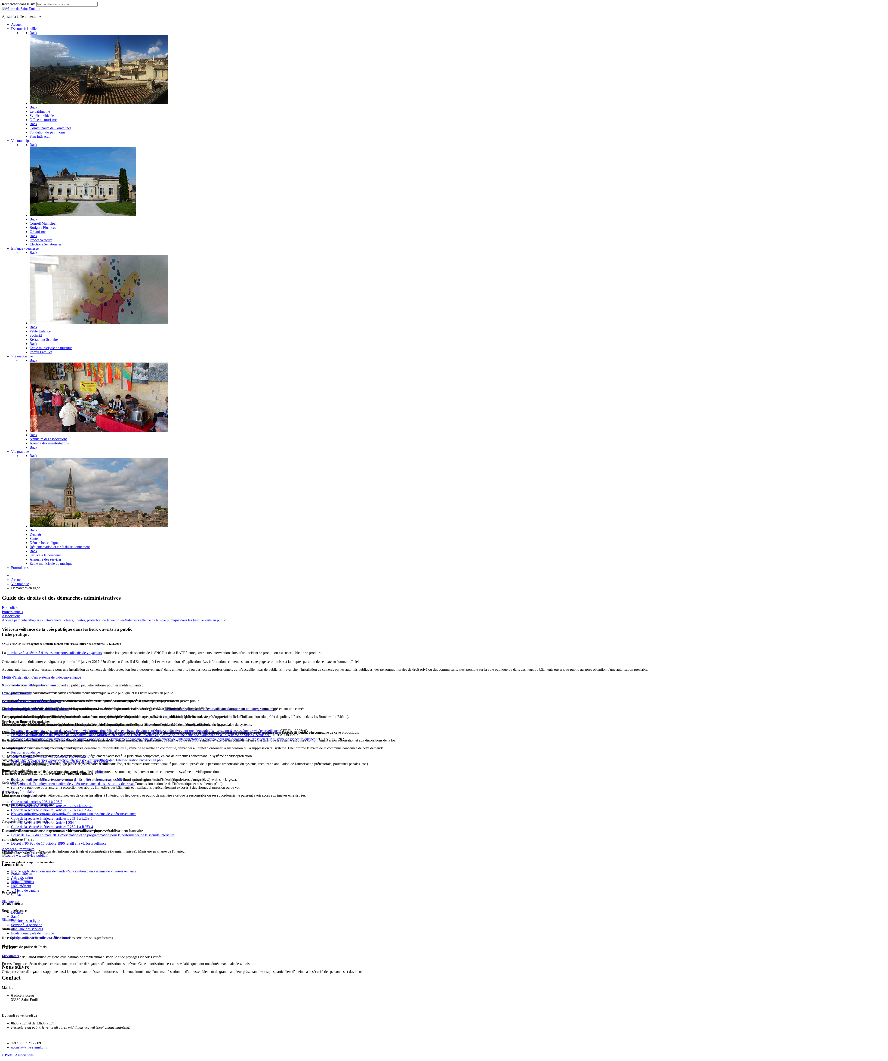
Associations (11, 616)
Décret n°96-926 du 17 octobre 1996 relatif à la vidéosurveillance (58, 843)
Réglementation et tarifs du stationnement (41, 937)
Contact (16, 895)
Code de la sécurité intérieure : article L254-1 (44, 823)
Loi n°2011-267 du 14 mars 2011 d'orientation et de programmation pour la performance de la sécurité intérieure (92, 835)
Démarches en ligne (25, 921)
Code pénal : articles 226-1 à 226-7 (36, 802)
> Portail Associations (18, 1055)
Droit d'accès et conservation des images (31, 701)
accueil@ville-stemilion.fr (30, 1047)
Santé (15, 916)
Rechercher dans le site (18, 4)
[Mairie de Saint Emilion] (21, 9)
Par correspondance (25, 752)
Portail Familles (22, 882)
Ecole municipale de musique (32, 933)
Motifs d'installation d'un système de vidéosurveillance (41, 677)
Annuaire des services (27, 929)
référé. (100, 772)
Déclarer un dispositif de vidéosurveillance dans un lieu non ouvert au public (67, 780)
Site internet (10, 919)
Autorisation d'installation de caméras (29, 685)
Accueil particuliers (16, 620)
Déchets (17, 912)
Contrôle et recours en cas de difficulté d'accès (35, 709)
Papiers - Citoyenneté (45, 620)
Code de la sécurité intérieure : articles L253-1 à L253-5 (51, 818)
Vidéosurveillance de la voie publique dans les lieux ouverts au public (175, 620)
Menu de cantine (27, 890)
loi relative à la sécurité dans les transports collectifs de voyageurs (54, 653)
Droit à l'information (16, 693)
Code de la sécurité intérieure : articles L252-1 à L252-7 (51, 814)
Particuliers (10, 608)
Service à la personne (26, 925)
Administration (22, 878)
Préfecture (50, 757)
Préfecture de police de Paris (61, 761)
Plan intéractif (21, 886)
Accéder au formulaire (18, 849)
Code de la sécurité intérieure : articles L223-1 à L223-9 (51, 806)
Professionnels (12, 612)
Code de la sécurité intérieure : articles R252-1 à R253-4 (52, 827)
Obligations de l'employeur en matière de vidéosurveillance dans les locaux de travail (73, 784)
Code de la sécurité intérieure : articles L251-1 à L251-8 (51, 810)
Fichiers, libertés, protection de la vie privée (93, 620)
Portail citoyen (21, 873)
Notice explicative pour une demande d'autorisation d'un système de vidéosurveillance (73, 871)
